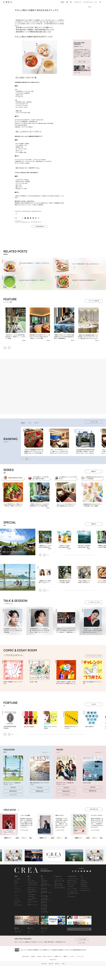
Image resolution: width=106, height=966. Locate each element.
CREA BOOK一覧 (94, 809)
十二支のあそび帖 (70, 886)
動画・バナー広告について (48, 956)
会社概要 (32, 956)
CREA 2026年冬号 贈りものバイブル (44, 889)
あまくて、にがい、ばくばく (72, 890)
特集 (71, 2)
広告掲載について (57, 956)
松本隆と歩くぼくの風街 (58, 885)
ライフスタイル (17, 888)
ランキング (16, 895)
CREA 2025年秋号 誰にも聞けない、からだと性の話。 (46, 892)
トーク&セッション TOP (93, 602)
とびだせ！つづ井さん (71, 884)
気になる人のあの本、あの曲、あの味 (59, 881)
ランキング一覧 (93, 422)
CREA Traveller (44, 963)
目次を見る (13, 787)
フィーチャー (17, 899)
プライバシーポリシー (80, 956)
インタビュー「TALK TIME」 (72, 888)
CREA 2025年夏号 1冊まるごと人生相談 (44, 896)
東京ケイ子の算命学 (84, 886)
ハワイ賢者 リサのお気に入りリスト (33, 885)
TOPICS (16, 903)
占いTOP (94, 704)
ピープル (29, 930)
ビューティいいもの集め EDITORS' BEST (32, 899)
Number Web (51, 963)
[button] (5, 347)
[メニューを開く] (100, 2)
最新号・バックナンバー (19, 930)
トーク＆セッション (77, 2)
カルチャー (16, 886)
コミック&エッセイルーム (88, 2)
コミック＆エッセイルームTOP (93, 656)
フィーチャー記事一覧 (94, 300)
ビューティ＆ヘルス (18, 890)
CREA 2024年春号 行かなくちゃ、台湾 (44, 912)
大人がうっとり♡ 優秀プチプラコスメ (33, 902)
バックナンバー (45, 752)
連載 (67, 2)
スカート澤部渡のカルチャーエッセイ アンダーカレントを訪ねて (73, 893)
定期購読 (64, 956)
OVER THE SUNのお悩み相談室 (59, 887)
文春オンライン (57, 963)
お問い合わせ (39, 956)
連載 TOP (94, 471)
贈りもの (16, 880)
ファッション (17, 892)
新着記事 (62, 2)
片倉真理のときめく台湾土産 (32, 882)
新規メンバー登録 (82, 61)
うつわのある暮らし (31, 896)
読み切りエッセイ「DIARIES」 (73, 882)
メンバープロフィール (44, 930)
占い (96, 2)
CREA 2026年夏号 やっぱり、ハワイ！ (44, 881)
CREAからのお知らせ (18, 905)
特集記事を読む (13, 791)
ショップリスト (13, 794)
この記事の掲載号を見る (39, 226)
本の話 (63, 963)
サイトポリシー (72, 956)
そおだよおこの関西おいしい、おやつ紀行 (33, 892)
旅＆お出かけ (17, 882)
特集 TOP (94, 524)
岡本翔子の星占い (84, 880)
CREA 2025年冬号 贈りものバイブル (44, 902)
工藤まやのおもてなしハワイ (32, 887)
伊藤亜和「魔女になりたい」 (72, 880)
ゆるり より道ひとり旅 (71, 896)
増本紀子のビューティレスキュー (33, 905)
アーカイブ (16, 897)
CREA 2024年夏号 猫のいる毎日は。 (44, 909)
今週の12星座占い (84, 884)
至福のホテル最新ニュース (32, 889)
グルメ (17, 213)
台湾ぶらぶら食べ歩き (31, 880)
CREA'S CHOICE (17, 901)
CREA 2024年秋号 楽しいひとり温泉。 (44, 905)
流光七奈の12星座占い (84, 882)
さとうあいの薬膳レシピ (32, 894)
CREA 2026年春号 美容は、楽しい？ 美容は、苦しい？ (46, 885)
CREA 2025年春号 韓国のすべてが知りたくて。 (46, 899)
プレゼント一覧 (77, 72)
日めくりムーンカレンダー (85, 888)
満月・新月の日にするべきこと (86, 890)
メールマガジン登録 (82, 939)
